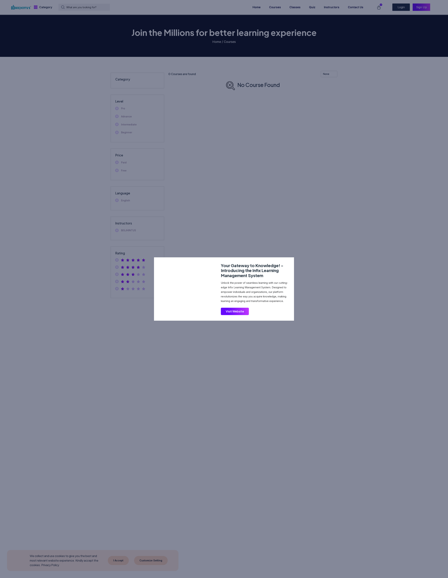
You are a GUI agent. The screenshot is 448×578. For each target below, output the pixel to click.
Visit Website (235, 311)
